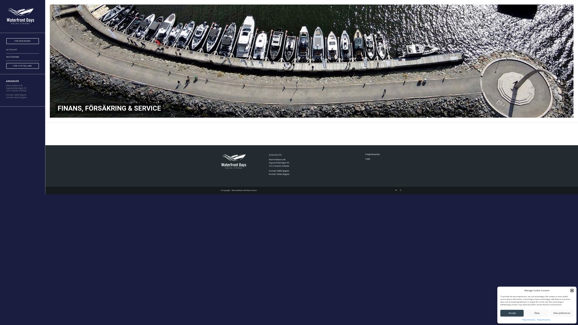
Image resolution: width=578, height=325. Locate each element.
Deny (537, 313)
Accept (512, 313)
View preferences (561, 313)
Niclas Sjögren (20, 97)
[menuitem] (22, 41)
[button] (571, 290)
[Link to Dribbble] (400, 190)
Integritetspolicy (528, 319)
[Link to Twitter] (396, 190)
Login (367, 158)
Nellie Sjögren (20, 94)
